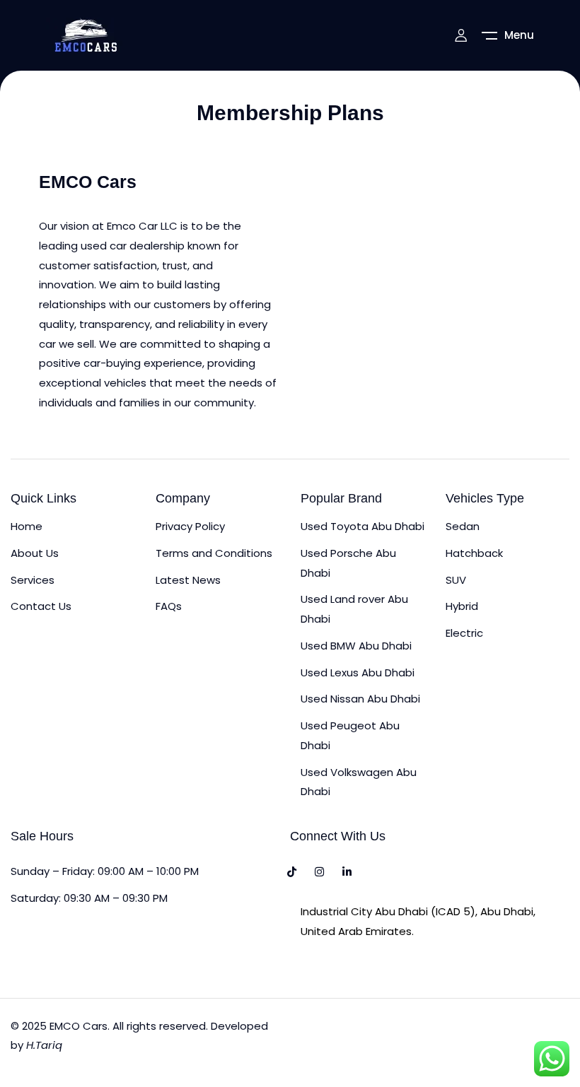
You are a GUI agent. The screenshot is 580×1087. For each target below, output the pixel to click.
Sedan (463, 526)
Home (26, 526)
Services (32, 579)
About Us (35, 553)
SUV (456, 579)
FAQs (169, 606)
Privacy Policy (190, 526)
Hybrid (462, 606)
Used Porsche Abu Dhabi (348, 563)
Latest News (188, 579)
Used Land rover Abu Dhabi (354, 609)
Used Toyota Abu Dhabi (362, 526)
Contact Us (41, 606)
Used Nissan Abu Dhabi (360, 698)
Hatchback (474, 553)
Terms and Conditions (214, 553)
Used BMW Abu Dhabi (356, 645)
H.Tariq (44, 1045)
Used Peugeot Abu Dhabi (350, 735)
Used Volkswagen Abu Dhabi (359, 782)
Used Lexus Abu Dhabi (357, 672)
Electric (464, 632)
